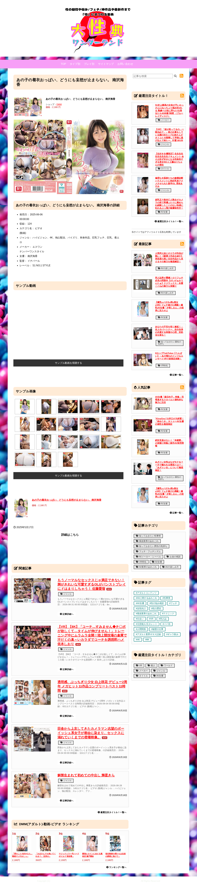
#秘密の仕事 (157, 629)
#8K (147, 639)
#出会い (140, 619)
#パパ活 (166, 624)
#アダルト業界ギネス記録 (148, 634)
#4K (138, 639)
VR (140, 665)
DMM (59, 104)
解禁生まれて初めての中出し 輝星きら (86, 775)
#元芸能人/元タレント (146, 624)
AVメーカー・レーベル (150, 557)
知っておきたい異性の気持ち (169, 343)
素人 (152, 665)
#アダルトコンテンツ (146, 593)
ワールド (168, 665)
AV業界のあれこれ (148, 567)
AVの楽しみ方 (166, 268)
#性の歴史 (156, 608)
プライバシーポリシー (112, 885)
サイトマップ (106, 63)
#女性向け (141, 608)
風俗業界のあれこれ (149, 541)
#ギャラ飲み (172, 634)
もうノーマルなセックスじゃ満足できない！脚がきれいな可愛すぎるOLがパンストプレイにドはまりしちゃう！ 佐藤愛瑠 (92, 584)
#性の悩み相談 (157, 603)
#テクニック (168, 613)
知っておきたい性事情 (150, 536)
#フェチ (173, 603)
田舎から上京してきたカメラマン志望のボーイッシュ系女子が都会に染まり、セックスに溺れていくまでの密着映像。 (91, 733)
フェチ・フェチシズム (150, 551)
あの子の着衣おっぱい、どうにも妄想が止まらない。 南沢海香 (66, 499)
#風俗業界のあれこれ (146, 613)
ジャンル (67, 594)
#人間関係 (141, 629)
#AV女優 (140, 603)
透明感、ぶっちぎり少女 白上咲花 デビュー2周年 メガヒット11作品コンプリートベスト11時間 (92, 686)
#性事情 (166, 598)
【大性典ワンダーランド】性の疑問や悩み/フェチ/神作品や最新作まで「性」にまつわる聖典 (95, 881)
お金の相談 (175, 557)
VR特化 (164, 365)
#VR (151, 619)
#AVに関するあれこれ (146, 598)
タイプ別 (75, 63)
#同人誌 (163, 619)
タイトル (164, 168)
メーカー (164, 120)
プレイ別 (89, 63)
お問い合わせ (125, 63)
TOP (63, 63)
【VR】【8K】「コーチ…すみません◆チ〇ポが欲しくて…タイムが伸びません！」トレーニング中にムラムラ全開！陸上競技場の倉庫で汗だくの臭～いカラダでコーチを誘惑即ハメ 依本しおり (92, 635)
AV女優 (163, 212)
